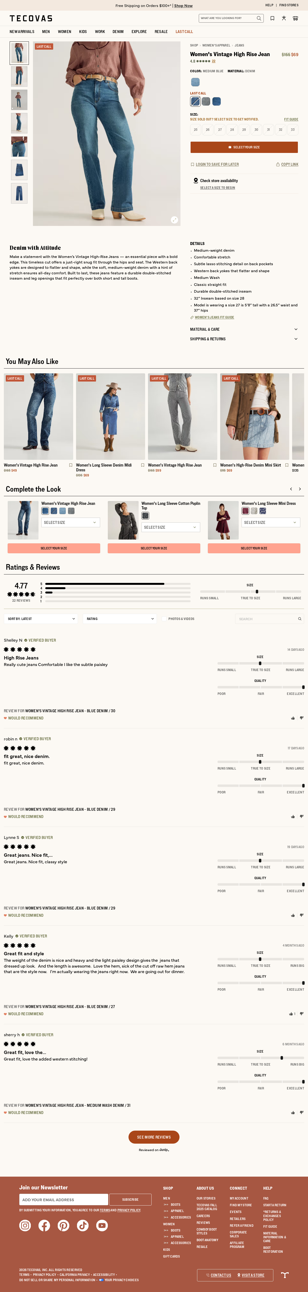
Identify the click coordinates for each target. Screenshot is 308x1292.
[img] (40, 640)
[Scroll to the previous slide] (291, 489)
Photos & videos (181, 619)
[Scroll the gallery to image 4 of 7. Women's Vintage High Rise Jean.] (19, 123)
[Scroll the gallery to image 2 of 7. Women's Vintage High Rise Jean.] (19, 76)
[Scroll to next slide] (299, 489)
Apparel (177, 1211)
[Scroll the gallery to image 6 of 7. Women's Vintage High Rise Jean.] (19, 170)
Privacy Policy (46, 1275)
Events (236, 1212)
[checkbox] (196, 619)
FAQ (266, 1198)
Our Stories (206, 1198)
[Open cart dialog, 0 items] (295, 18)
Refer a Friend (241, 1225)
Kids (166, 1250)
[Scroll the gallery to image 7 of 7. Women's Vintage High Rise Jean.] (19, 193)
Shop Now (183, 5)
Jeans (239, 45)
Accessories (180, 1217)
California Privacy (76, 1275)
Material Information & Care (274, 1237)
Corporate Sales (238, 1234)
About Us (205, 1188)
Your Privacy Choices (122, 1280)
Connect (238, 1188)
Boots (175, 1204)
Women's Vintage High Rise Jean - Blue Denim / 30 (70, 711)
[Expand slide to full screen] (174, 220)
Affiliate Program (237, 1245)
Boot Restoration (273, 1249)
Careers (203, 1216)
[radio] (195, 82)
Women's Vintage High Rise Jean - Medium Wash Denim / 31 (78, 1105)
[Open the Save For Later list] (272, 18)
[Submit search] (259, 18)
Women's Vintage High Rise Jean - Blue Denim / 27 (70, 1006)
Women (169, 1224)
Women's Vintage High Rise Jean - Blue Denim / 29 (70, 809)
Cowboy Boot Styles (207, 1231)
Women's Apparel (216, 45)
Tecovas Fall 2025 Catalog (207, 1207)
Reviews (203, 1223)
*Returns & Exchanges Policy (272, 1215)
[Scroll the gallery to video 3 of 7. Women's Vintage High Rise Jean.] (19, 100)
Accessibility (105, 1275)
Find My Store (241, 1205)
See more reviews (154, 1137)
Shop (194, 45)
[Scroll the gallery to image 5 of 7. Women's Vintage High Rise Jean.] (19, 146)
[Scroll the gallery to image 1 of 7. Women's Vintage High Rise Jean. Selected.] (19, 53)
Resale (202, 1247)
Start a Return (275, 1205)
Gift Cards (171, 1256)
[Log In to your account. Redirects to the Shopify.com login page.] (284, 18)
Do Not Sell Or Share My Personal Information (58, 1280)
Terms (25, 1275)
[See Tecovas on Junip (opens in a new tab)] (164, 1149)
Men (166, 1198)
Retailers (238, 1219)
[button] (115, 584)
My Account (239, 1198)
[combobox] (226, 18)
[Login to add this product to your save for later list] (70, 467)
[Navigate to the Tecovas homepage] (31, 18)
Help (268, 1188)
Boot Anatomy (207, 1240)
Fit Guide (270, 1226)
